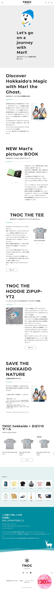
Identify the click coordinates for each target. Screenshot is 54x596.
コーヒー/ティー (40, 500)
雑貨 (31, 500)
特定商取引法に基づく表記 (11, 580)
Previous (11, 182)
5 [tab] (42, 243)
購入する (12, 270)
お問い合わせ (27, 582)
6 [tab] (16, 325)
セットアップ (14, 500)
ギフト (48, 500)
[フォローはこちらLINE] (30, 573)
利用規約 (21, 580)
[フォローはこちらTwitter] (27, 573)
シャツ (14, 488)
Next (42, 120)
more (27, 460)
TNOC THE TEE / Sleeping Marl (9, 452)
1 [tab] (38, 120)
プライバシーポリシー (29, 580)
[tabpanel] (39, 111)
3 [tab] (40, 120)
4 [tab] (41, 120)
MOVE (5, 500)
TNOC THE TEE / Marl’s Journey (24, 453)
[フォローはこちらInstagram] (23, 573)
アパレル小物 (22, 500)
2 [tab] (39, 120)
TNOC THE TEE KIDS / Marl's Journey (43, 453)
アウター (31, 488)
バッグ (5, 488)
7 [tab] (17, 325)
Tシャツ (22, 488)
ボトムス (48, 488)
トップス (40, 488)
